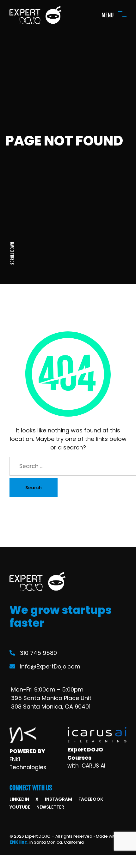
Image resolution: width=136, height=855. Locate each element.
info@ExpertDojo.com (50, 666)
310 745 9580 (38, 653)
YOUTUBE (19, 807)
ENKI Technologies (27, 763)
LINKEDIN (19, 799)
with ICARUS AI (86, 765)
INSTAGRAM (58, 799)
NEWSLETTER (50, 807)
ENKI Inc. (18, 842)
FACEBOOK (90, 799)
